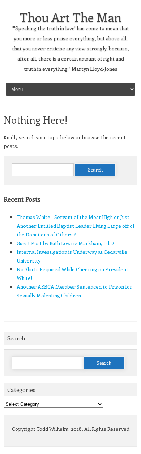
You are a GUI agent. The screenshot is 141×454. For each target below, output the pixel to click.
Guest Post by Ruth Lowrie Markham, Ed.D (65, 243)
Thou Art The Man (70, 17)
